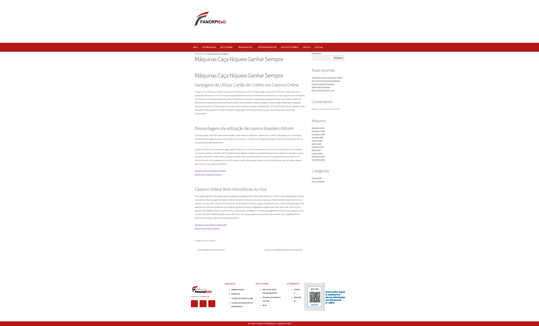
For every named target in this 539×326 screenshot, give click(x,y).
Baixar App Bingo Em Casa (323, 90)
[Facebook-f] (194, 303)
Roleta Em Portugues (321, 87)
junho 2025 (316, 144)
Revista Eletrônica (289, 47)
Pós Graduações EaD (267, 47)
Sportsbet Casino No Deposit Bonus (327, 77)
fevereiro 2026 (318, 128)
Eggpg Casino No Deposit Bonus (210, 170)
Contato (306, 47)
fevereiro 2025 (318, 147)
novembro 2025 (318, 134)
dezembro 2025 (318, 131)
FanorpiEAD (317, 178)
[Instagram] (203, 303)
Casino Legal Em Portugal (323, 84)
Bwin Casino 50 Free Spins (207, 228)
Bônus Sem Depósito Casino (208, 174)
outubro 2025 (317, 137)
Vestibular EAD (209, 47)
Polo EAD (319, 47)
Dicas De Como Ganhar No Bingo (326, 81)
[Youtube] (211, 303)
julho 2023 (316, 150)
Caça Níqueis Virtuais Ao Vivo (211, 249)
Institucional (226, 47)
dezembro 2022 (318, 156)
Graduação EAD (245, 47)
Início (195, 47)
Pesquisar (316, 53)
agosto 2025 (317, 140)
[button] (227, 47)
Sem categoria (318, 181)
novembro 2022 (318, 159)
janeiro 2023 (317, 153)
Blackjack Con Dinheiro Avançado (211, 224)
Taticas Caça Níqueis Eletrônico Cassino (283, 249)
